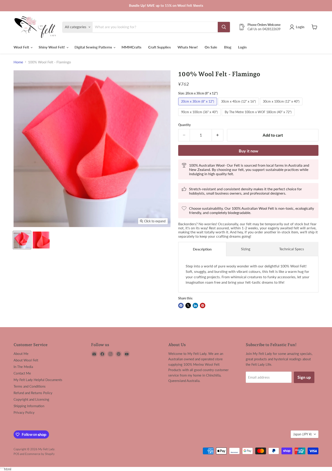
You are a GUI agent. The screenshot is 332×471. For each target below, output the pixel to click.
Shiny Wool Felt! (52, 47)
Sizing (245, 249)
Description (202, 249)
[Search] (224, 27)
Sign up (304, 377)
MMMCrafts (131, 47)
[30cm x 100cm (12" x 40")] (282, 106)
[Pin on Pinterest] (202, 305)
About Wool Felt (26, 360)
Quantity (184, 125)
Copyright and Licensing (31, 399)
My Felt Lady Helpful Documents (38, 380)
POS (16, 454)
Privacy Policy (24, 412)
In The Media (23, 367)
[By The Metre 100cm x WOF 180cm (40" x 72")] (259, 117)
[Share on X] (188, 305)
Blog (227, 47)
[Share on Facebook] (181, 305)
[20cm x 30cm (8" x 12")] (198, 106)
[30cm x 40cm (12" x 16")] (239, 106)
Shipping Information (29, 406)
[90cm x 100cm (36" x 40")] (200, 117)
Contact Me (22, 373)
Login (242, 47)
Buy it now (248, 150)
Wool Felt (22, 47)
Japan (302, 434)
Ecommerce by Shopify (40, 454)
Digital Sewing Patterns (94, 47)
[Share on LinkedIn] (195, 305)
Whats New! (188, 47)
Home (18, 62)
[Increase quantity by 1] (217, 135)
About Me (21, 354)
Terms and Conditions (30, 386)
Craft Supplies (159, 47)
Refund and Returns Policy (33, 393)
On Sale (211, 47)
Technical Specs (291, 249)
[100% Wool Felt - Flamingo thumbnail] (22, 240)
